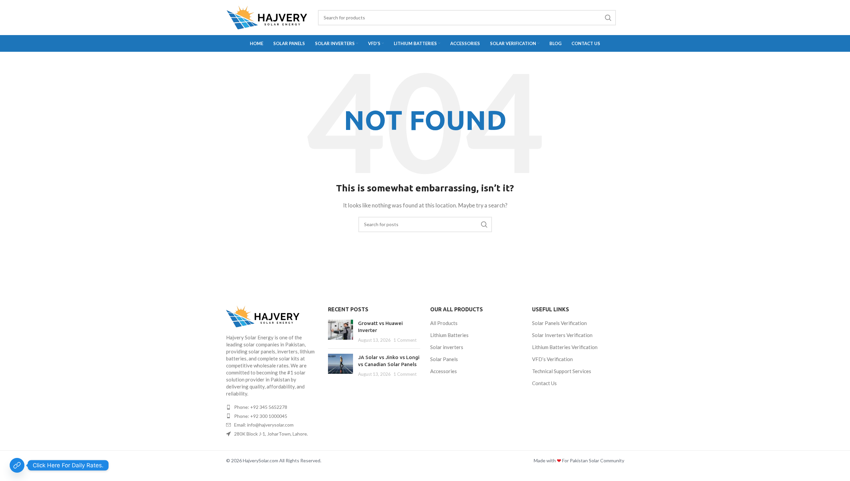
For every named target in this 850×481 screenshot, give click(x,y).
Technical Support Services (561, 371)
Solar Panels (444, 359)
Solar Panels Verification (559, 323)
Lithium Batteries (449, 335)
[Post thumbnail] (340, 331)
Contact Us (544, 383)
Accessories (443, 371)
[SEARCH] (608, 17)
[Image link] (272, 316)
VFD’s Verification (552, 359)
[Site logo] (267, 17)
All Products (444, 323)
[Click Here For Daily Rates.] (17, 465)
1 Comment (404, 340)
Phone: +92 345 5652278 (260, 407)
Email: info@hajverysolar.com (264, 425)
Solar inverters (446, 347)
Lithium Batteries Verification (565, 347)
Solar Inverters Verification (562, 335)
